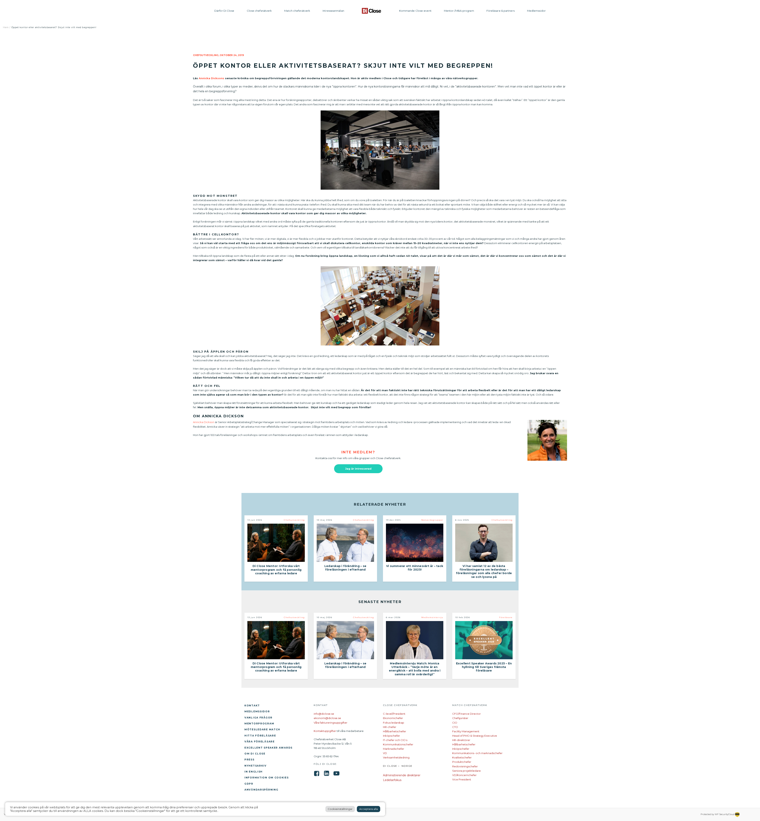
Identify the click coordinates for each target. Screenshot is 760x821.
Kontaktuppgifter (325, 731)
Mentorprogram (259, 723)
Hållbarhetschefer (394, 731)
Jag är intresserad (358, 468)
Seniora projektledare (466, 770)
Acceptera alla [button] (368, 809)
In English (253, 771)
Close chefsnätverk (259, 10)
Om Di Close (254, 753)
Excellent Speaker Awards (268, 747)
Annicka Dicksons (211, 78)
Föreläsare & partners (500, 10)
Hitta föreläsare (260, 735)
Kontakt (252, 705)
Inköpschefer (391, 735)
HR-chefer (389, 727)
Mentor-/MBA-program (459, 10)
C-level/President (394, 713)
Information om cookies (266, 777)
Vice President (461, 779)
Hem (6, 27)
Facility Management (465, 731)
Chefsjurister (460, 718)
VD (385, 753)
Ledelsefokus (392, 780)
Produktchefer (461, 761)
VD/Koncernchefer (464, 775)
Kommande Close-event (415, 10)
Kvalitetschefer (462, 757)
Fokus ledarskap (393, 722)
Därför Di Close (224, 10)
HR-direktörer (461, 740)
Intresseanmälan (333, 10)
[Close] (371, 10)
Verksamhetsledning (396, 757)
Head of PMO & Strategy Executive (474, 735)
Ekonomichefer (393, 718)
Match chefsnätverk (297, 10)
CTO (455, 727)
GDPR (248, 783)
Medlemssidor (536, 10)
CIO (454, 722)
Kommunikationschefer (398, 744)
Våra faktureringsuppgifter (330, 722)
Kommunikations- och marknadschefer (477, 753)
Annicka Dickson (203, 422)
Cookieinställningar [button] (340, 809)
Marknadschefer (393, 748)
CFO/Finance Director (466, 713)
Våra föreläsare (259, 741)
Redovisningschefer (465, 766)
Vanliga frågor (258, 717)
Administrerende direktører (401, 775)
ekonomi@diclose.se (327, 718)
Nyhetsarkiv (255, 765)
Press (249, 759)
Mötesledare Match (262, 729)
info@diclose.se (324, 713)
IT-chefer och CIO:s (395, 740)
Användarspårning (261, 789)
